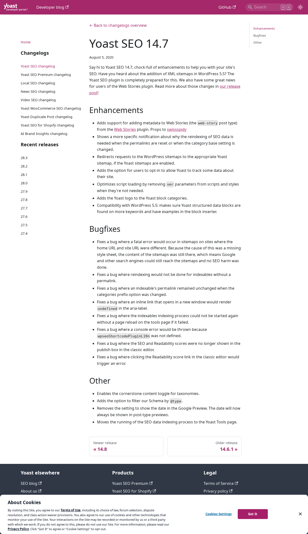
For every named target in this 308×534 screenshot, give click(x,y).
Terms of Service (219, 483)
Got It (252, 514)
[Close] (300, 513)
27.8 (24, 199)
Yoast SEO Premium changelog (46, 74)
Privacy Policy (18, 529)
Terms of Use (71, 510)
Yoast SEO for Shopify (132, 491)
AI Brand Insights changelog (44, 133)
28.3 (24, 157)
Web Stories (125, 129)
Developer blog (50, 7)
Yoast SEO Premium (130, 483)
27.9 (24, 191)
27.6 (24, 216)
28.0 (24, 183)
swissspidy (176, 129)
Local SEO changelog (38, 83)
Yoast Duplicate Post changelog (46, 116)
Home (26, 42)
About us (29, 491)
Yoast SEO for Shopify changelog (47, 125)
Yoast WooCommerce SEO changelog (51, 108)
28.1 (24, 174)
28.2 (24, 166)
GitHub (224, 7)
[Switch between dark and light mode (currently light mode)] (300, 7)
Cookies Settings (218, 514)
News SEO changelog (38, 91)
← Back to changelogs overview (118, 25)
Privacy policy (216, 491)
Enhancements (264, 28)
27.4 (24, 233)
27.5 (24, 225)
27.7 (24, 208)
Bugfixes (259, 35)
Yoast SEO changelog (38, 66)
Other (257, 42)
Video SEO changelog (38, 100)
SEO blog (29, 483)
